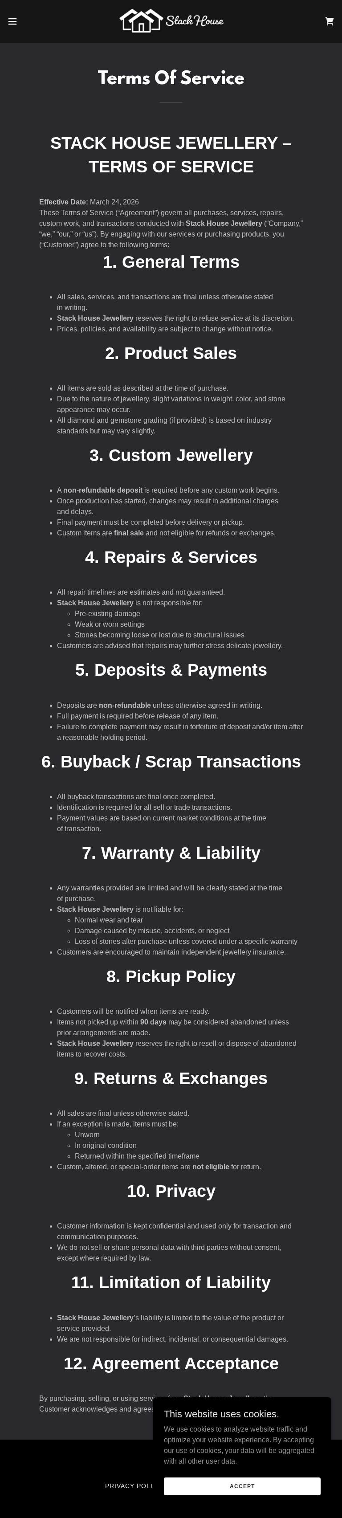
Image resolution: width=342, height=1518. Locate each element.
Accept (242, 1486)
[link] (171, 21)
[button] (29, 21)
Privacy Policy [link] (133, 1485)
